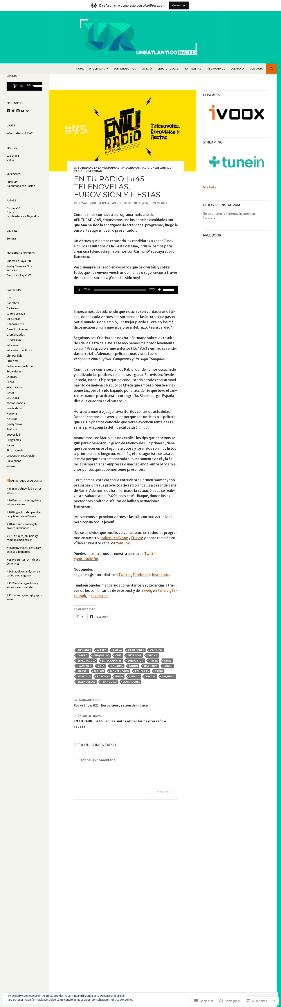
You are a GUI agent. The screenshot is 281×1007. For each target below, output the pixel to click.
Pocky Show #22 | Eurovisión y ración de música (111, 702)
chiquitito (101, 655)
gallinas (117, 665)
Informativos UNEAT (20, 133)
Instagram (160, 574)
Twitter (150, 553)
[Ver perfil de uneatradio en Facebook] (8, 111)
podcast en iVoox (113, 538)
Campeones (136, 650)
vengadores (131, 681)
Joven (10, 392)
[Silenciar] (160, 290)
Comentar (162, 792)
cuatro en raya (16, 313)
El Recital (12, 361)
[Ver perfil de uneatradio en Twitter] (13, 111)
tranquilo (109, 681)
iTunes (136, 538)
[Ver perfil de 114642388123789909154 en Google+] (27, 111)
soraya (151, 676)
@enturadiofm (86, 559)
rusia (119, 676)
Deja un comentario (152, 203)
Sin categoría (15, 450)
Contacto (256, 68)
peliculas (142, 671)
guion (133, 665)
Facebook (141, 574)
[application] (126, 290)
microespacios (16, 403)
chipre (82, 655)
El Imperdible (14, 355)
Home (80, 68)
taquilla (168, 676)
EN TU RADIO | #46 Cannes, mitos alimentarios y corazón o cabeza (120, 721)
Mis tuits (209, 187)
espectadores (111, 660)
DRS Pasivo (14, 340)
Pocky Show (14, 424)
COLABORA (237, 68)
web (147, 590)
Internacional (15, 387)
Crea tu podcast (169, 68)
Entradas (134, 655)
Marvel (82, 671)
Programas (131, 167)
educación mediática (19, 350)
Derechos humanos (19, 329)
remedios (84, 676)
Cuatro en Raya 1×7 (19, 275)
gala (101, 665)
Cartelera (13, 308)
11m (9, 297)
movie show (14, 408)
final (167, 660)
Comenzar (178, 5)
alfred (101, 650)
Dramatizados (16, 334)
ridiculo (103, 676)
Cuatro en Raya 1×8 (19, 261)
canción (156, 650)
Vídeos (11, 466)
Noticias (12, 418)
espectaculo (86, 660)
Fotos (10, 382)
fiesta (154, 660)
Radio (145, 167)
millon (99, 671)
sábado (134, 676)
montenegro (119, 671)
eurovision (135, 660)
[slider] (169, 289)
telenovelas (86, 681)
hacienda (150, 665)
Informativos (216, 68)
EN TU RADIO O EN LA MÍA (26, 480)
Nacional (12, 413)
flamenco (84, 665)
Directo (147, 68)
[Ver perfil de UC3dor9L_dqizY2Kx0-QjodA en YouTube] (23, 111)
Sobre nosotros (125, 68)
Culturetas (13, 318)
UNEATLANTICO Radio (116, 203)
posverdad (13, 434)
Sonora (11, 238)
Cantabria (13, 303)
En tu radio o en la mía (90, 167)
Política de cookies (121, 999)
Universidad (93, 171)
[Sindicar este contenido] (8, 480)
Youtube (123, 543)
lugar (168, 665)
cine (118, 655)
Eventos (12, 376)
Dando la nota (15, 324)
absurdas (84, 650)
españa (152, 655)
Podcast (114, 167)
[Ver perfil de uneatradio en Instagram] (18, 111)
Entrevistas (193, 68)
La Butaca (13, 397)
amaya (117, 650)
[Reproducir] (79, 290)
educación (13, 345)
